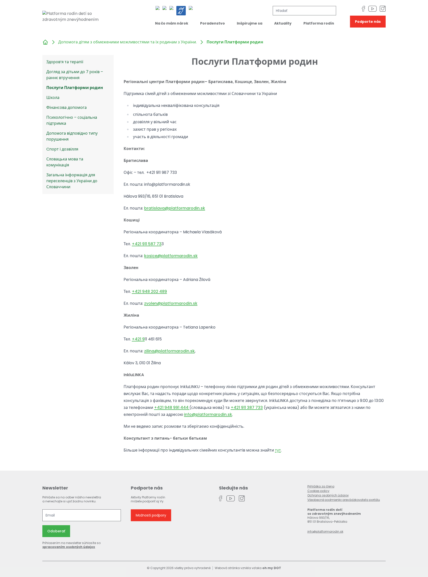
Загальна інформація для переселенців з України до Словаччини (71, 181)
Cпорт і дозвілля (62, 149)
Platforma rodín (318, 23)
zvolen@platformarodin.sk (170, 303)
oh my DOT (271, 568)
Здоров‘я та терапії (64, 62)
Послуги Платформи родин (74, 88)
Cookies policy (318, 491)
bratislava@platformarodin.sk (174, 208)
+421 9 (138, 339)
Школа (52, 97)
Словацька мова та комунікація (64, 162)
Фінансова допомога (66, 107)
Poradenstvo (212, 23)
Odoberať (56, 531)
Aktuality (283, 23)
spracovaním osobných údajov (68, 547)
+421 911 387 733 (247, 407)
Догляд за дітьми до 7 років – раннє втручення (74, 75)
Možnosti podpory (151, 515)
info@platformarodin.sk (208, 414)
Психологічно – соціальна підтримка (71, 120)
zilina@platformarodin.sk (169, 351)
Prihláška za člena (320, 486)
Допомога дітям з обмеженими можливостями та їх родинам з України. (127, 42)
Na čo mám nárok (171, 23)
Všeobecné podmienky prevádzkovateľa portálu (343, 500)
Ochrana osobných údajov (328, 495)
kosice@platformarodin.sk (171, 256)
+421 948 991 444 (171, 407)
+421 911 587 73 (146, 244)
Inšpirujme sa (249, 23)
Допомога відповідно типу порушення (72, 136)
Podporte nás (368, 21)
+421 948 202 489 (149, 291)
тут (278, 450)
